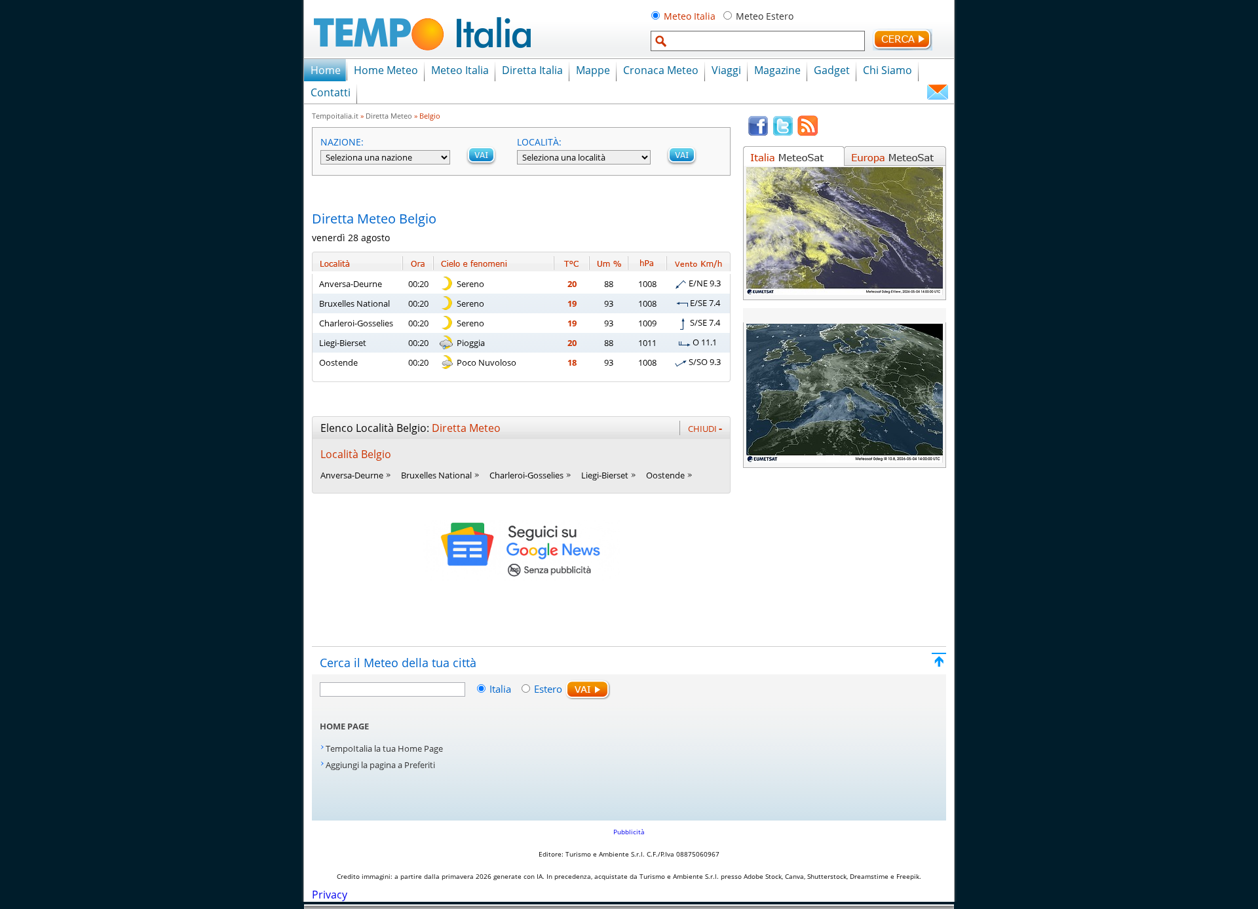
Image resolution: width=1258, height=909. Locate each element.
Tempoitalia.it (335, 116)
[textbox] (758, 41)
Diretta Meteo (389, 116)
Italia (501, 688)
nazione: (342, 142)
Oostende (338, 362)
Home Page (344, 726)
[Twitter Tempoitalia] (783, 133)
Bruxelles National (354, 303)
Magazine (777, 70)
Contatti (331, 92)
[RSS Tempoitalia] (808, 133)
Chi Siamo (887, 70)
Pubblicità (629, 831)
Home (326, 70)
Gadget (832, 70)
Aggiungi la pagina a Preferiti (380, 765)
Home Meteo (386, 70)
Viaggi (726, 70)
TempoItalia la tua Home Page (384, 748)
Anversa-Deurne (350, 284)
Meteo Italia (689, 16)
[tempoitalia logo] (422, 54)
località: (539, 142)
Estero (548, 688)
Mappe (593, 70)
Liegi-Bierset (342, 343)
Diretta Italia (532, 70)
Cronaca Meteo (660, 70)
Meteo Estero (764, 16)
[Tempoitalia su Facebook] (758, 133)
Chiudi (705, 428)
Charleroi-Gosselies (356, 323)
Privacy (329, 894)
